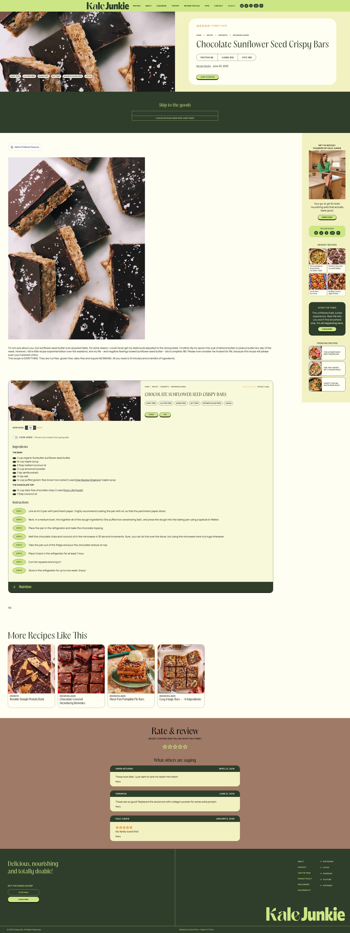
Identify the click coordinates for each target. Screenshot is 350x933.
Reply (118, 781)
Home (198, 35)
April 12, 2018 (227, 768)
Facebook (327, 873)
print (151, 414)
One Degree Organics (87, 480)
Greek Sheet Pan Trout (314, 293)
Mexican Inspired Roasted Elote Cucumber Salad (316, 268)
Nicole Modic (203, 66)
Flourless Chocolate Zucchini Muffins (336, 267)
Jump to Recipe (207, 77)
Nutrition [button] (24, 587)
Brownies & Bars (241, 35)
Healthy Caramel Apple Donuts (335, 293)
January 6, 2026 (225, 818)
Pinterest (327, 885)
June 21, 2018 (226, 793)
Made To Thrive (207, 929)
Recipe (210, 35)
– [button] (26, 427)
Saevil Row (194, 929)
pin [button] (165, 414)
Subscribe (23, 899)
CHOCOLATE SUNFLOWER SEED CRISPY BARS (175, 118)
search (231, 6)
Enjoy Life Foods (73, 490)
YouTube (327, 879)
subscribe (327, 329)
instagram (328, 861)
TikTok (326, 867)
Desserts (223, 35)
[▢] (14, 457)
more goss (327, 217)
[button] (197, 26)
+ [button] (34, 427)
